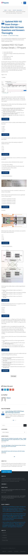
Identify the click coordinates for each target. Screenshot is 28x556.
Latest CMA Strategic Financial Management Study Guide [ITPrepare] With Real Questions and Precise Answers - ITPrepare (14, 515)
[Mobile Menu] (24, 3)
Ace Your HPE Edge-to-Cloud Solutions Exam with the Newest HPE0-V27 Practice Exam (13, 446)
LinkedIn (8, 390)
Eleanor (5, 35)
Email (13, 390)
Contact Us (4, 535)
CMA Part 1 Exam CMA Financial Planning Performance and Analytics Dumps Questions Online (13, 518)
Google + (10, 390)
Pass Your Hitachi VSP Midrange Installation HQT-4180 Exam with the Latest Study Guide (13, 490)
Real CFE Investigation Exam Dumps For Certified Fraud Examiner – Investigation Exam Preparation (13, 525)
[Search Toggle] (21, 3)
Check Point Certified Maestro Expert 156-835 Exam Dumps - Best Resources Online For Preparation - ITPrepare (14, 508)
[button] (12, 420)
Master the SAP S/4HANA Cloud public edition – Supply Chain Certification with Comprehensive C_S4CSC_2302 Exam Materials (13, 439)
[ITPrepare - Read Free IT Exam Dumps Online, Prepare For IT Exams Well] (5, 3)
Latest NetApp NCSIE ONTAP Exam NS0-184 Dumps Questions (14, 411)
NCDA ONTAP (12, 35)
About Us (4, 532)
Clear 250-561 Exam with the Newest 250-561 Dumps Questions (13, 451)
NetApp (16, 35)
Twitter (5, 390)
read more (7, 417)
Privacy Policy (5, 540)
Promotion (4, 537)
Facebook (2, 390)
